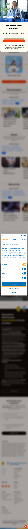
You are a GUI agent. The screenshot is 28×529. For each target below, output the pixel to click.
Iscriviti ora (14, 40)
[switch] (24, 269)
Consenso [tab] (5, 239)
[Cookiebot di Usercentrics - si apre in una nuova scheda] (20, 236)
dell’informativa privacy (19, 45)
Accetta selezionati (14, 288)
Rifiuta (14, 292)
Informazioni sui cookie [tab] (23, 239)
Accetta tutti (14, 284)
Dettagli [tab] (14, 239)
